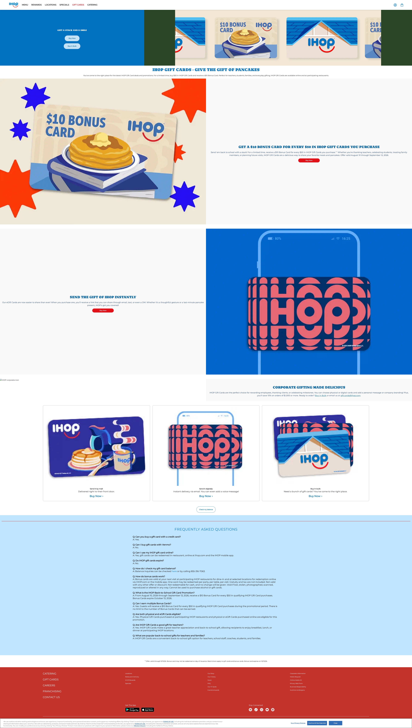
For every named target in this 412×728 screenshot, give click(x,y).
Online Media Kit (296, 680)
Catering (92, 5)
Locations (128, 673)
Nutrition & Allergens (297, 690)
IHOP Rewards (130, 680)
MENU (25, 5)
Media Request (295, 677)
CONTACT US (51, 697)
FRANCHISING (52, 691)
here (174, 571)
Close (336, 723)
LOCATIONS (50, 5)
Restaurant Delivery (132, 677)
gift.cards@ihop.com (350, 395)
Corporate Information (298, 673)
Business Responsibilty (298, 687)
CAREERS (49, 685)
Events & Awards (213, 690)
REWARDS (36, 5)
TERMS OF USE (168, 721)
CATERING (49, 673)
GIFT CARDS (78, 5)
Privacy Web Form (296, 683)
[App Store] (147, 710)
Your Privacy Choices (298, 723)
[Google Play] (132, 710)
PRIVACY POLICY (139, 726)
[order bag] (402, 5)
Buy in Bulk (72, 46)
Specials (128, 683)
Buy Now (72, 38)
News (209, 680)
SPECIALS (64, 5)
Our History (212, 677)
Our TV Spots (212, 687)
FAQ (209, 683)
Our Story (211, 673)
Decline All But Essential (317, 723)
